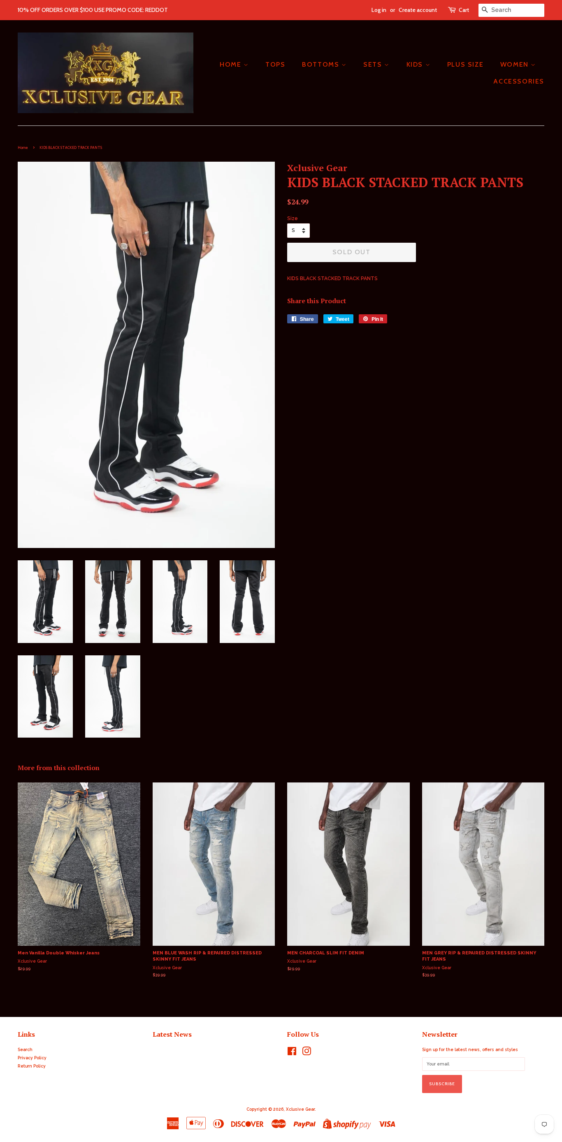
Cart (464, 10)
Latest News (172, 1034)
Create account (418, 10)
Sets (373, 64)
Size (292, 218)
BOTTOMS (321, 64)
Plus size (465, 64)
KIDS (415, 64)
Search (25, 1049)
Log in (379, 10)
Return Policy (32, 1065)
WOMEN (515, 64)
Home (23, 147)
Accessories (518, 81)
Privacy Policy (32, 1057)
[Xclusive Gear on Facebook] (292, 1053)
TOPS (275, 64)
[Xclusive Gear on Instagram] (306, 1053)
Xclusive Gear (300, 1109)
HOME (232, 64)
